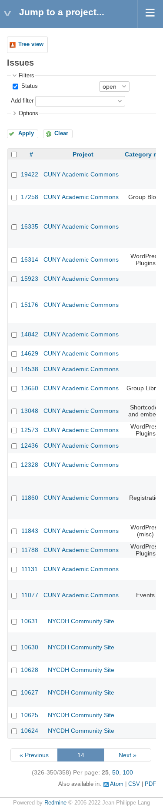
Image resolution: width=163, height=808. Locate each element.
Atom (116, 784)
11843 (29, 530)
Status (29, 86)
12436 (29, 445)
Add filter (22, 101)
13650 (29, 388)
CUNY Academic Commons (81, 174)
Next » (127, 754)
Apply (26, 133)
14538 (29, 369)
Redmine (55, 803)
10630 (29, 647)
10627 (29, 692)
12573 (29, 429)
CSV (134, 784)
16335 (29, 226)
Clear (61, 133)
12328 (29, 464)
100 (128, 772)
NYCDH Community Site (81, 621)
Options (28, 113)
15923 (29, 278)
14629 (29, 353)
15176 (29, 304)
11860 (29, 497)
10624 (29, 730)
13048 (29, 410)
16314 (29, 259)
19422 (29, 174)
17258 (29, 196)
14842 (29, 334)
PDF (150, 784)
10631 (29, 621)
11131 (29, 568)
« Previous (34, 754)
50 (115, 772)
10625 (29, 715)
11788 (29, 549)
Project (83, 154)
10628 (29, 669)
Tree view (30, 44)
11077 (29, 595)
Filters (26, 76)
